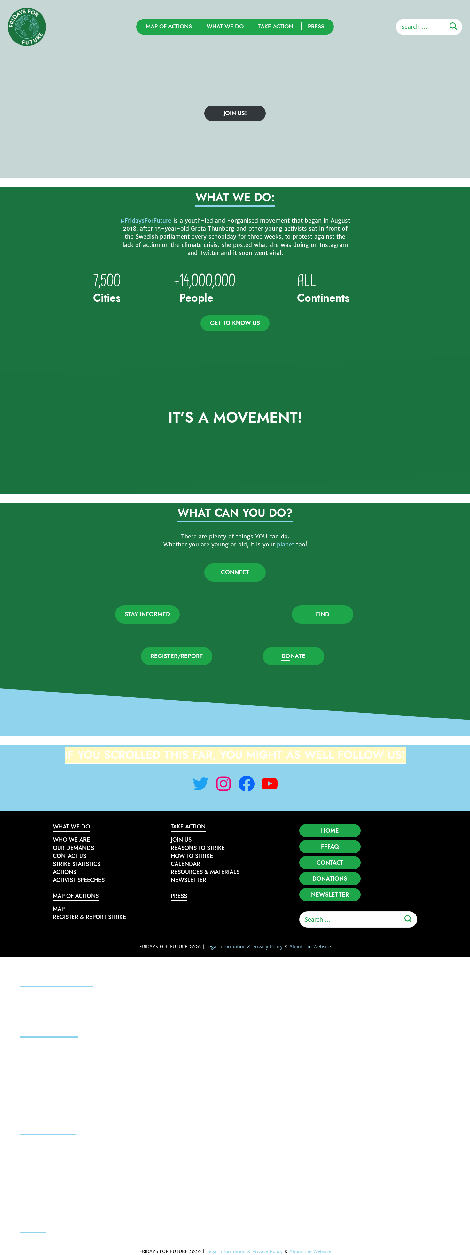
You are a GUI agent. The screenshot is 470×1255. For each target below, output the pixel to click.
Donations (329, 879)
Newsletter (188, 880)
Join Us (181, 839)
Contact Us (69, 856)
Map (59, 909)
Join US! (235, 113)
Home (330, 831)
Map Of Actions (169, 26)
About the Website (310, 947)
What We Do (225, 26)
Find (322, 614)
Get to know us (235, 323)
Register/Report (177, 656)
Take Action (275, 26)
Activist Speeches (79, 880)
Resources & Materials (205, 872)
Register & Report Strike (89, 917)
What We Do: (235, 197)
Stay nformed (147, 614)
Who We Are (71, 839)
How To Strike (192, 856)
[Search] (453, 27)
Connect (235, 572)
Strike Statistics (76, 864)
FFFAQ (330, 847)
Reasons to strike (198, 848)
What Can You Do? (235, 513)
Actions (64, 872)
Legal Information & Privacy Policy (244, 947)
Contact (330, 863)
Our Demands (73, 848)
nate (293, 656)
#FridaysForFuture (145, 220)
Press (316, 26)
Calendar (185, 864)
